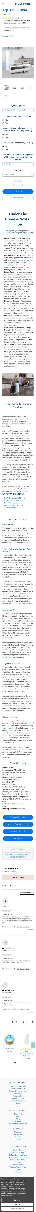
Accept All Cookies (17, 1209)
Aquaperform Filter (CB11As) (26, 1055)
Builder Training (18, 1153)
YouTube (18, 1137)
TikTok (18, 1139)
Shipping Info (18, 1096)
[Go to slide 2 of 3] (18, 1062)
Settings (17, 1200)
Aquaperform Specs (18, 817)
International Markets (18, 1124)
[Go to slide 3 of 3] (21, 1062)
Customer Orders (18, 1089)
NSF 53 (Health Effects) (13, 500)
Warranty (18, 838)
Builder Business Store (18, 1155)
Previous (3, 1045)
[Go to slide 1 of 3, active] (15, 1062)
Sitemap (18, 1172)
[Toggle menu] (3, 3)
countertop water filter (13, 265)
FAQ (18, 1103)
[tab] (27, 893)
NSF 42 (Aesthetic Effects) (14, 498)
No (6, 120)
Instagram (18, 1134)
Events (18, 1121)
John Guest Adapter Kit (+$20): (17, 143)
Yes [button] (18, 927)
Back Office (18, 1150)
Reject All (17, 1204)
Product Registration (18, 1086)
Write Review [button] (18, 877)
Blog (18, 1119)
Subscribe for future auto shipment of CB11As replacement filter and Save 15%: (18, 157)
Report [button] (22, 927)
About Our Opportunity (18, 1157)
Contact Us (18, 1114)
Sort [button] (4, 886)
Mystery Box (10, 1049)
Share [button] (27, 927)
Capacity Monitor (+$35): (17, 116)
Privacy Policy (18, 1165)
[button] (18, 18)
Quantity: (18, 181)
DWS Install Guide (18, 831)
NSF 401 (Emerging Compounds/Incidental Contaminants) (13, 505)
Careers (18, 1169)
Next (33, 1045)
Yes (6, 123)
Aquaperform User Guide (18, 824)
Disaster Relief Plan (18, 1160)
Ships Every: (18, 170)
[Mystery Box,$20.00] (9, 1039)
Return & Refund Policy (18, 1091)
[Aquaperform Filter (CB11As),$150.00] (26, 1039)
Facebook (18, 1132)
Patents (18, 1162)
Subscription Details (18, 1101)
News (18, 1116)
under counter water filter (22, 260)
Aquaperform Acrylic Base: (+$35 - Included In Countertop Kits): (18, 130)
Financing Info (18, 1098)
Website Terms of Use (18, 1167)
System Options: (18, 106)
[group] (18, 868)
